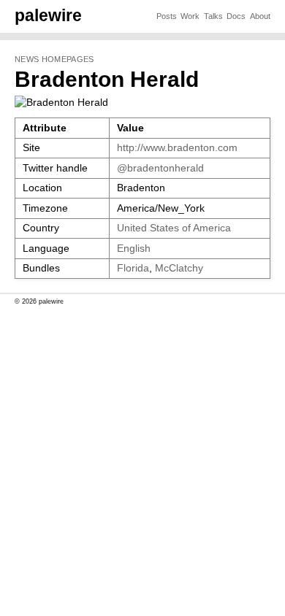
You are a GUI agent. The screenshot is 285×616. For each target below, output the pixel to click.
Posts (166, 16)
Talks (213, 16)
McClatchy (179, 268)
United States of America (174, 228)
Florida (133, 268)
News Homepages (54, 59)
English (134, 248)
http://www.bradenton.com (177, 147)
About (260, 16)
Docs (236, 16)
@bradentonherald (160, 168)
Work (190, 16)
